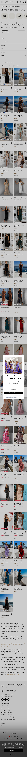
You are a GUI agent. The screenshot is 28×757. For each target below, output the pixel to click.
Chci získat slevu (13, 392)
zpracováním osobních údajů (17, 395)
